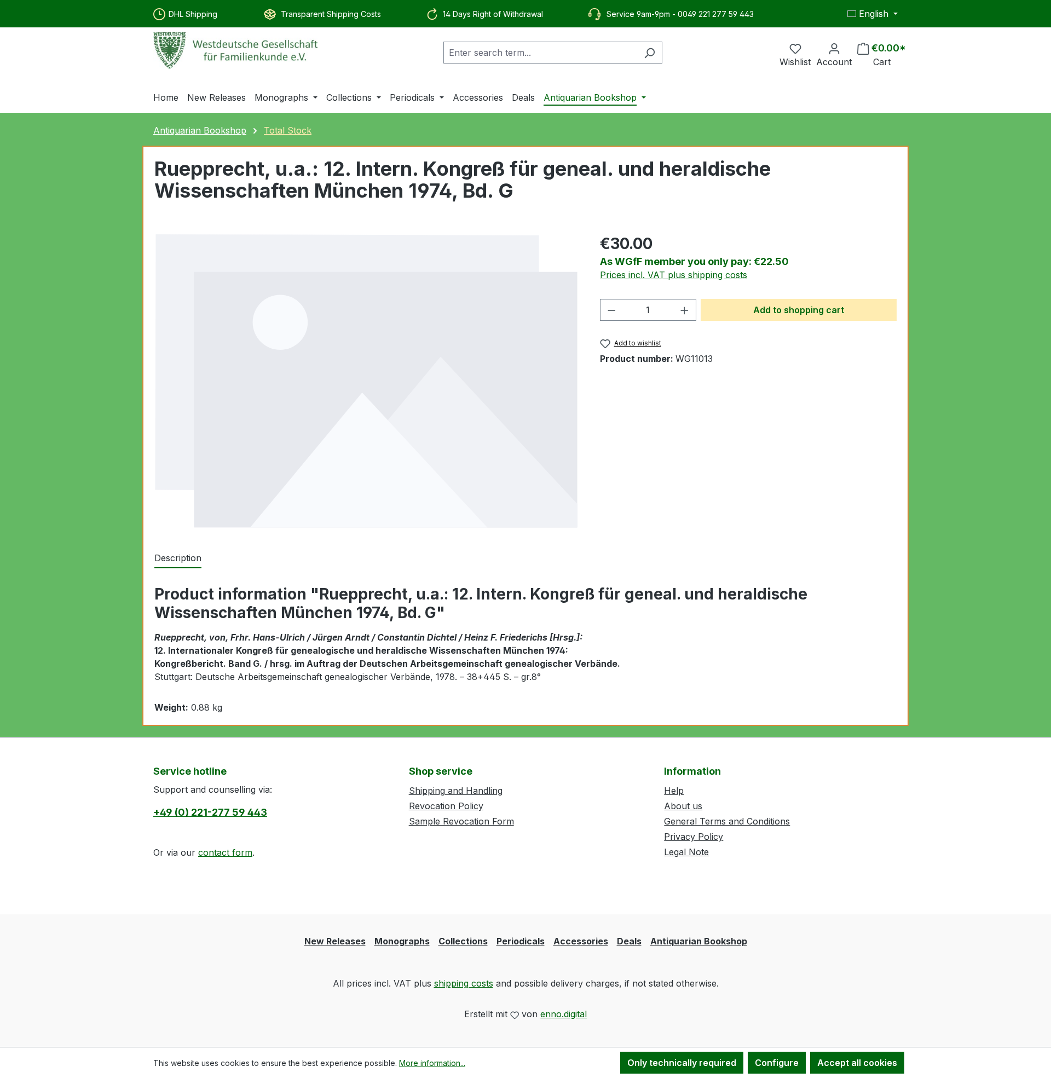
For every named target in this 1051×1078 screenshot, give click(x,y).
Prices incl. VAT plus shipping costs (673, 274)
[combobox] (540, 53)
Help (674, 790)
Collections (463, 941)
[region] (366, 380)
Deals (629, 941)
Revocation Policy (446, 805)
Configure (777, 1062)
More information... (432, 1063)
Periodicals (520, 941)
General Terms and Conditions (727, 821)
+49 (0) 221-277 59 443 (210, 812)
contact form (225, 852)
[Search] (649, 53)
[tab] (177, 558)
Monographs (402, 941)
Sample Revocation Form (461, 821)
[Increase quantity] (684, 310)
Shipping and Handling (456, 790)
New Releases (335, 941)
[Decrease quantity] (611, 310)
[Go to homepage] (235, 50)
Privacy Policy (693, 836)
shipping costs (463, 983)
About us (683, 805)
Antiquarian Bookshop (698, 941)
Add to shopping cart (798, 309)
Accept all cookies (857, 1062)
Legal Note (686, 851)
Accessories (580, 941)
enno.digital (563, 1013)
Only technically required (681, 1062)
